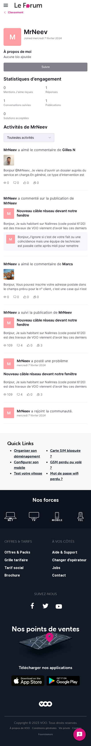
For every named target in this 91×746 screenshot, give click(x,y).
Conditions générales (44, 728)
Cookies (77, 728)
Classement (15, 12)
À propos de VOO (20, 728)
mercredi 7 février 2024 (31, 365)
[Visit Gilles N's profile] (9, 160)
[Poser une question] (79, 734)
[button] (6, 183)
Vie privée (64, 728)
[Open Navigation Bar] (7, 5)
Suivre (46, 67)
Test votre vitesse (28, 473)
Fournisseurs (45, 734)
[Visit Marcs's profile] (9, 274)
